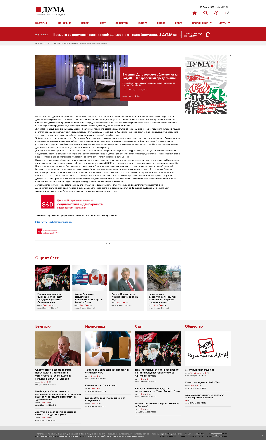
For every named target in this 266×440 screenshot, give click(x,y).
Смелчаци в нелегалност (199, 370)
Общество (194, 326)
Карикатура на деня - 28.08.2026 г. (202, 382)
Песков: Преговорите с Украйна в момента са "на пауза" (125, 297)
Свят (48, 43)
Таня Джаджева (196, 373)
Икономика (95, 326)
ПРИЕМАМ (216, 435)
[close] (262, 435)
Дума (131, 96)
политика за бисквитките (104, 436)
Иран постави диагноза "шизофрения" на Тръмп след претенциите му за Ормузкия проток (157, 373)
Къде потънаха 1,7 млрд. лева (100, 385)
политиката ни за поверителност (130, 436)
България (43, 326)
